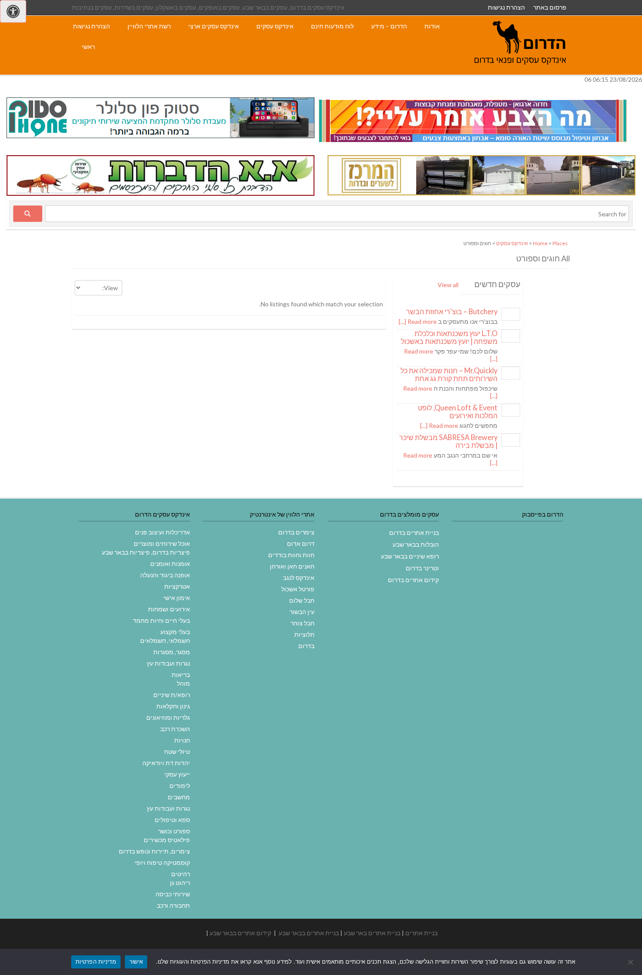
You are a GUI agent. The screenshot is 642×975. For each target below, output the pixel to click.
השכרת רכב (175, 728)
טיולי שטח (177, 751)
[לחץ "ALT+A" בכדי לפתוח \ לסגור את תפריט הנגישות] (13, 11)
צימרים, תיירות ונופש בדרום (154, 851)
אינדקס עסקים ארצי (213, 26)
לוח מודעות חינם (332, 26)
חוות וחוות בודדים (291, 555)
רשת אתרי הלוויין (149, 26)
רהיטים (180, 874)
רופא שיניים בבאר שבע (410, 556)
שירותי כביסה (172, 894)
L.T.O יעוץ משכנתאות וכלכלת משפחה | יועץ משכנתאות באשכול (449, 337)
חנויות (182, 740)
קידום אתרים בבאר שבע (240, 933)
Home (540, 243)
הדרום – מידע (389, 26)
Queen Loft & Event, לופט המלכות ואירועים (457, 411)
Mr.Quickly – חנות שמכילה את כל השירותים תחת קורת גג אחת (448, 374)
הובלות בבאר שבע (416, 544)
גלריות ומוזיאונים (168, 717)
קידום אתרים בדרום (413, 579)
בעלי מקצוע (175, 631)
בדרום (306, 645)
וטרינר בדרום (422, 568)
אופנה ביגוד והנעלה (165, 575)
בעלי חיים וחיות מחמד (161, 620)
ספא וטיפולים (172, 819)
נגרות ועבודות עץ (168, 663)
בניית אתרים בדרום (414, 532)
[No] (631, 962)
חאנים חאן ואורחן (292, 566)
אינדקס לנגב (298, 577)
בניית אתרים (421, 933)
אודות (432, 26)
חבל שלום (301, 600)
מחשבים (179, 797)
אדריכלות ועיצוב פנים (162, 532)
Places (560, 243)
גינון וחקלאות (173, 706)
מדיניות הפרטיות (96, 961)
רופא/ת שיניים (171, 694)
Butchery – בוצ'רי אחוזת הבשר (451, 311)
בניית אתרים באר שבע (372, 933)
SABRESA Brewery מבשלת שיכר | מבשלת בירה (448, 441)
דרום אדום (300, 543)
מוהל (183, 683)
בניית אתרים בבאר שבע (309, 933)
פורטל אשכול (297, 589)
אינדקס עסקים (274, 26)
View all (448, 284)
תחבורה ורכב (173, 905)
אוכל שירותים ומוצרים (162, 543)
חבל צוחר (302, 623)
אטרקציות (177, 586)
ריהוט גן (180, 882)
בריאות (181, 674)
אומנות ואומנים (170, 563)
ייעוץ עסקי (177, 774)
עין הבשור (302, 611)
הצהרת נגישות (506, 7)
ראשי (88, 46)
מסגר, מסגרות (171, 652)
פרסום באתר (549, 7)
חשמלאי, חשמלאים (165, 640)
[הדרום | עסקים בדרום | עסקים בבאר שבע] (520, 70)
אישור (136, 961)
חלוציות (304, 634)
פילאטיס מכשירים (167, 839)
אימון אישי (176, 597)
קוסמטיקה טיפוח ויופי (162, 862)
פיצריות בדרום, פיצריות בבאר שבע (146, 552)
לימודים (179, 785)
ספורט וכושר (174, 831)
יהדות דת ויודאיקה (166, 763)
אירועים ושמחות (169, 609)
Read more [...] (418, 321)
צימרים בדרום (296, 532)
